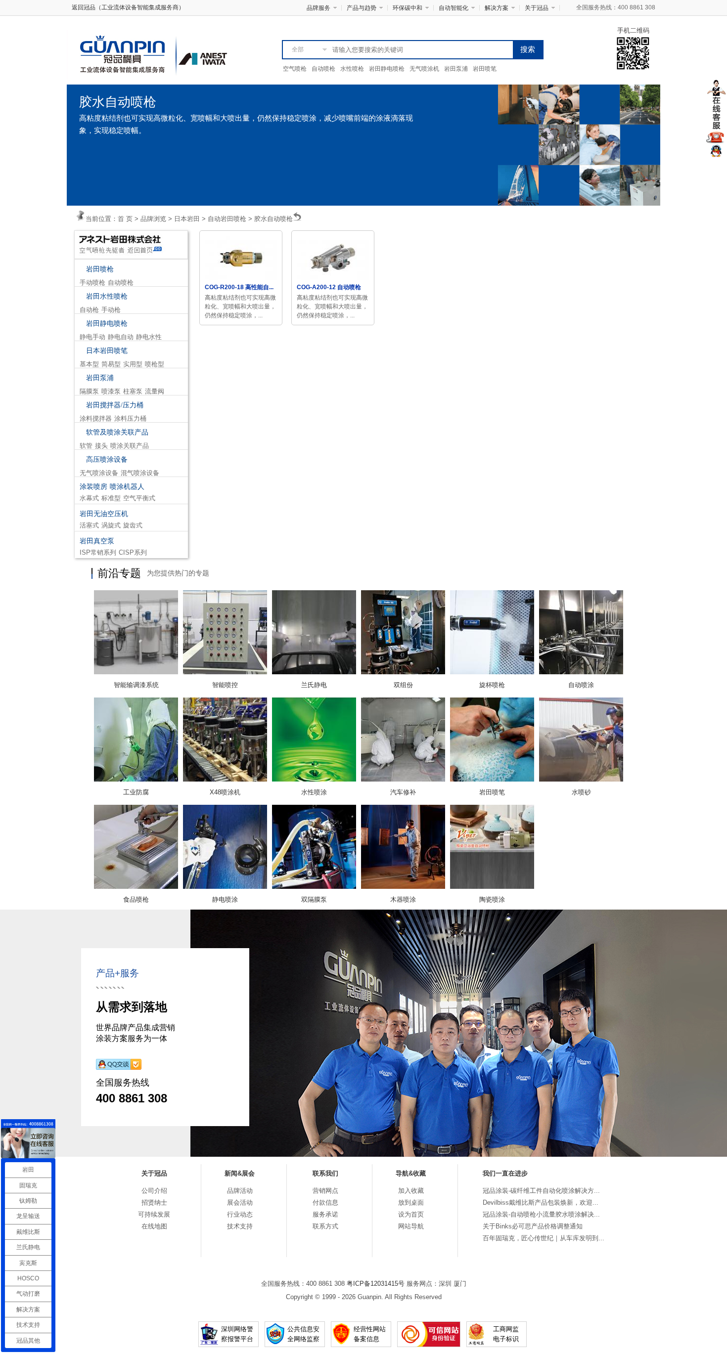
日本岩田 (187, 218)
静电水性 (149, 337)
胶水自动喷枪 (273, 218)
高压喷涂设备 (107, 459)
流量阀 (154, 391)
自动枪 (89, 309)
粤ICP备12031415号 (376, 1283)
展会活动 (240, 1202)
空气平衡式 (139, 498)
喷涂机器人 (127, 486)
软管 (86, 445)
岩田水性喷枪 (107, 296)
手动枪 (111, 309)
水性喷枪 (352, 68)
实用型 (132, 364)
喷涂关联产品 (129, 445)
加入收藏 (411, 1190)
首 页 (125, 218)
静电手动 (92, 337)
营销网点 (325, 1190)
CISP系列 (133, 552)
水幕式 (89, 498)
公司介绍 (154, 1190)
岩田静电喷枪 (387, 68)
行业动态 (240, 1214)
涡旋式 (111, 525)
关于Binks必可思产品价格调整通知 (533, 1226)
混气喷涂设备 (140, 473)
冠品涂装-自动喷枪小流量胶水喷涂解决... (541, 1214)
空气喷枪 (295, 68)
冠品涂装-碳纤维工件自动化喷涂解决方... (541, 1190)
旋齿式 (132, 525)
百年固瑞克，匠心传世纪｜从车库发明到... (543, 1238)
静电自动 (121, 337)
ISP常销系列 (98, 552)
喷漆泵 (111, 391)
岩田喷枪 (100, 269)
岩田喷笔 (485, 68)
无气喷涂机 (424, 68)
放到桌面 (411, 1202)
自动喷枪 (323, 68)
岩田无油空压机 (104, 514)
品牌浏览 (153, 218)
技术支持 (240, 1226)
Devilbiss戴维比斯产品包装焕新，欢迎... (540, 1202)
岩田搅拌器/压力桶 (114, 405)
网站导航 (411, 1226)
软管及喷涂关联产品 (117, 432)
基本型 (89, 364)
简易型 (111, 364)
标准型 (111, 498)
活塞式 (89, 525)
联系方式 (325, 1226)
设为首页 (411, 1214)
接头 (101, 445)
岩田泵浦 (456, 68)
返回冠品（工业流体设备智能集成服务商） (128, 7)
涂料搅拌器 (96, 418)
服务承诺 (325, 1214)
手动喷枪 (92, 282)
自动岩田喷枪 (227, 218)
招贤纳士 (154, 1202)
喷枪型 (154, 364)
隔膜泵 (89, 391)
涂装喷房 (93, 486)
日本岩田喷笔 (107, 350)
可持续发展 (154, 1214)
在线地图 (154, 1226)
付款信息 (325, 1202)
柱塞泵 (132, 391)
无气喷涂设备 (99, 473)
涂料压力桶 (130, 418)
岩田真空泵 (97, 541)
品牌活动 (240, 1190)
